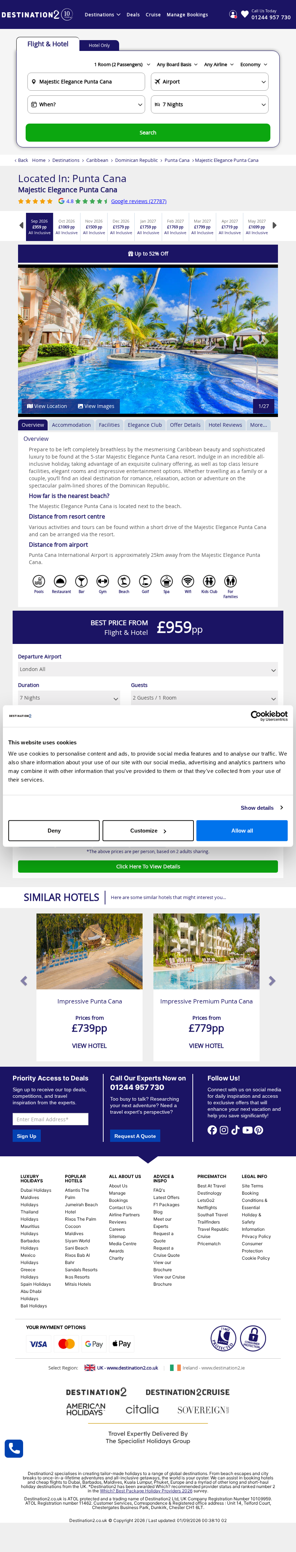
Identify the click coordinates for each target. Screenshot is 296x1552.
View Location (50, 406)
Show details (257, 807)
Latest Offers (166, 1197)
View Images (98, 406)
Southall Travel (212, 1214)
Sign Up (26, 1136)
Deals (133, 14)
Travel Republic (213, 1229)
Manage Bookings (187, 14)
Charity (116, 1258)
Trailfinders (208, 1222)
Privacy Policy (256, 1236)
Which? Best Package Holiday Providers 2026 (146, 1490)
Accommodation (71, 424)
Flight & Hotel (48, 43)
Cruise (153, 14)
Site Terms (252, 1185)
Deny (54, 830)
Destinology (209, 1193)
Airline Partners (124, 1214)
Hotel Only (99, 45)
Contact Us (120, 1207)
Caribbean (97, 160)
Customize (143, 830)
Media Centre (122, 1243)
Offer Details (185, 424)
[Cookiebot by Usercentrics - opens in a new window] (256, 715)
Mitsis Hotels (78, 1284)
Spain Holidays (36, 1284)
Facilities (109, 424)
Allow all (242, 830)
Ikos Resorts (77, 1277)
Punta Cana (177, 160)
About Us (118, 1185)
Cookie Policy (256, 1258)
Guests (139, 685)
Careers (117, 1229)
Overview (33, 424)
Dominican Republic (136, 160)
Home (38, 160)
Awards (116, 1251)
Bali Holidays (34, 1305)
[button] (31, 341)
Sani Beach (76, 1248)
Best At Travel (211, 1185)
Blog (157, 1211)
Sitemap (117, 1236)
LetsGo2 (205, 1200)
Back (23, 160)
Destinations (99, 14)
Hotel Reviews (225, 424)
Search (148, 132)
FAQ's (159, 1190)
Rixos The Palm (80, 1219)
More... (258, 424)
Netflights (207, 1207)
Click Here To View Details (148, 866)
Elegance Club (145, 424)
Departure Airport (39, 656)
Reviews (117, 1222)
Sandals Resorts (81, 1269)
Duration (28, 685)
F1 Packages (166, 1204)
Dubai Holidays (36, 1190)
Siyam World (77, 1240)
